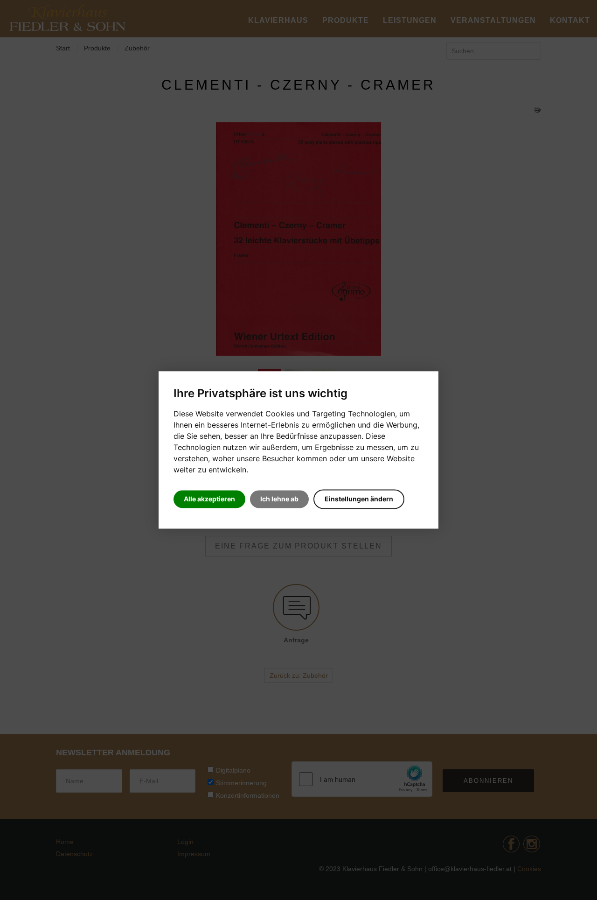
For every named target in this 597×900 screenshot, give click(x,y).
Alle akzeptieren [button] (209, 499)
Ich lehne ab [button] (279, 499)
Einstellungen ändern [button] (359, 499)
